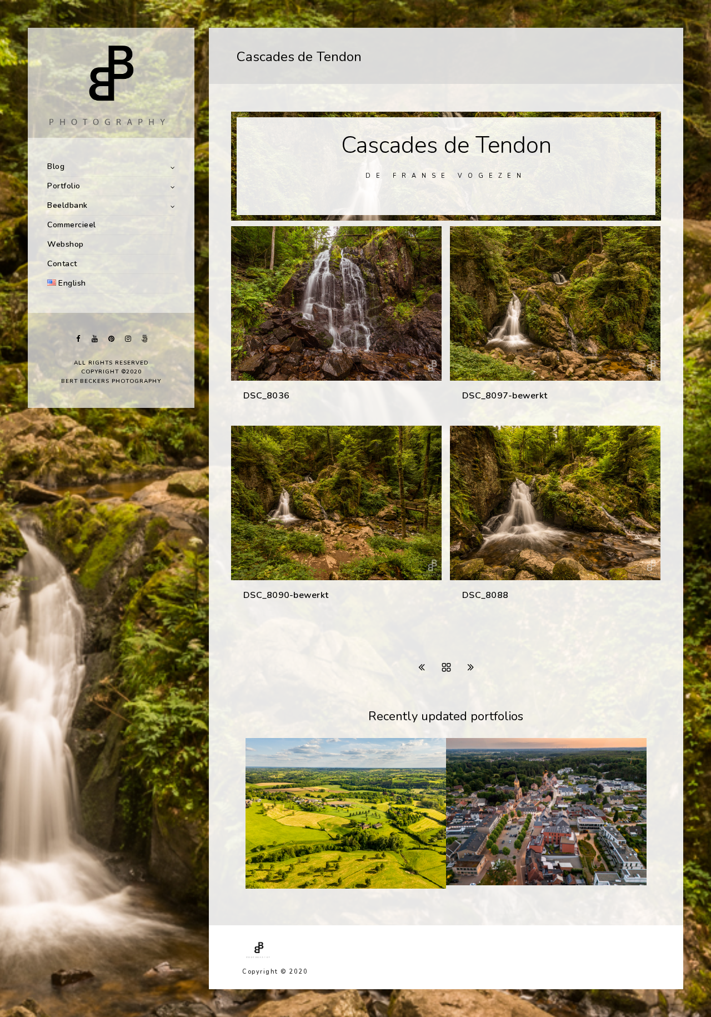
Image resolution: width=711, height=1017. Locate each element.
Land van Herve (291, 885)
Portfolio (64, 186)
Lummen (477, 882)
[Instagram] (127, 338)
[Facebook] (77, 338)
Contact (62, 263)
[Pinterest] (111, 338)
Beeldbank (67, 205)
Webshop (65, 244)
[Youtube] (94, 338)
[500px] (144, 338)
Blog (55, 166)
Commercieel (71, 225)
